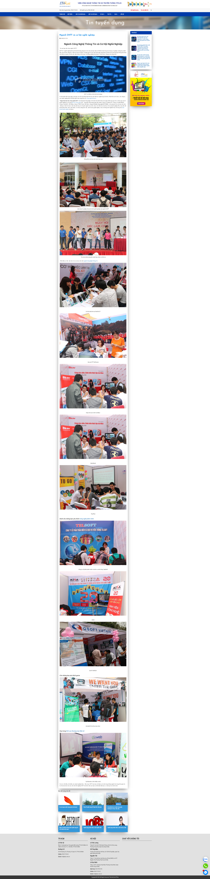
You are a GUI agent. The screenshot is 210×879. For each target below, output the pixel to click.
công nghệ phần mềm (87, 519)
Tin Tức (109, 14)
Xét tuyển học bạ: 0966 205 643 (87, 10)
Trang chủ (62, 14)
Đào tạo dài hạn (93, 14)
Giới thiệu (69, 14)
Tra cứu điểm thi (144, 10)
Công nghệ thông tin (91, 98)
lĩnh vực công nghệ (76, 102)
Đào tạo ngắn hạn (80, 14)
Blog (116, 14)
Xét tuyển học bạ (134, 10)
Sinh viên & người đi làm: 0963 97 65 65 (68, 10)
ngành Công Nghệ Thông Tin (91, 261)
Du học (102, 14)
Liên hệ (122, 14)
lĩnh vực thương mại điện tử (75, 731)
